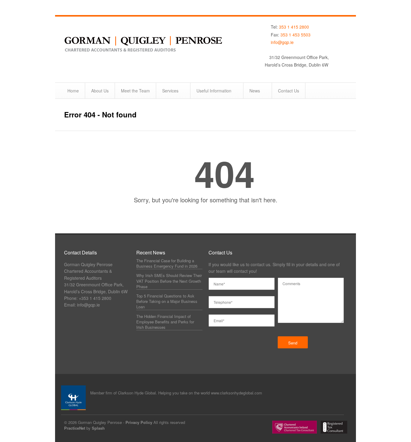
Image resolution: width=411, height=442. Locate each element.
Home (73, 91)
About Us (100, 91)
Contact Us (288, 91)
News (254, 91)
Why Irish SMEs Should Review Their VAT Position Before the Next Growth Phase (169, 280)
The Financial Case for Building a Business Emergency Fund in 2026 (166, 263)
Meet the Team (135, 91)
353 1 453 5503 (295, 35)
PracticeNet (74, 428)
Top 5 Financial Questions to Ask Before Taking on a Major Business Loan (166, 301)
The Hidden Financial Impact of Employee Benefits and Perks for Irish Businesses (165, 321)
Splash (98, 428)
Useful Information (213, 91)
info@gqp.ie (282, 42)
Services (170, 91)
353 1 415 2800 (294, 27)
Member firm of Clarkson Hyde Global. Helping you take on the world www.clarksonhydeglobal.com (176, 393)
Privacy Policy (138, 422)
